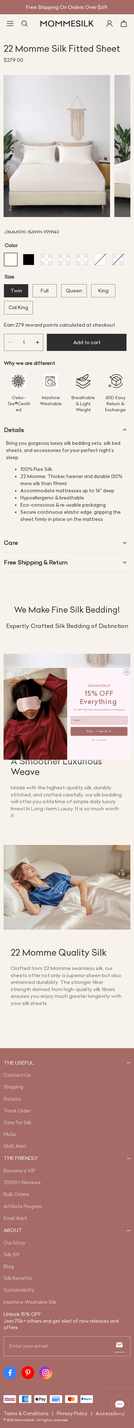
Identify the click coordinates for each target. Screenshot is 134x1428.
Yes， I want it (98, 732)
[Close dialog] (126, 672)
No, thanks (98, 740)
